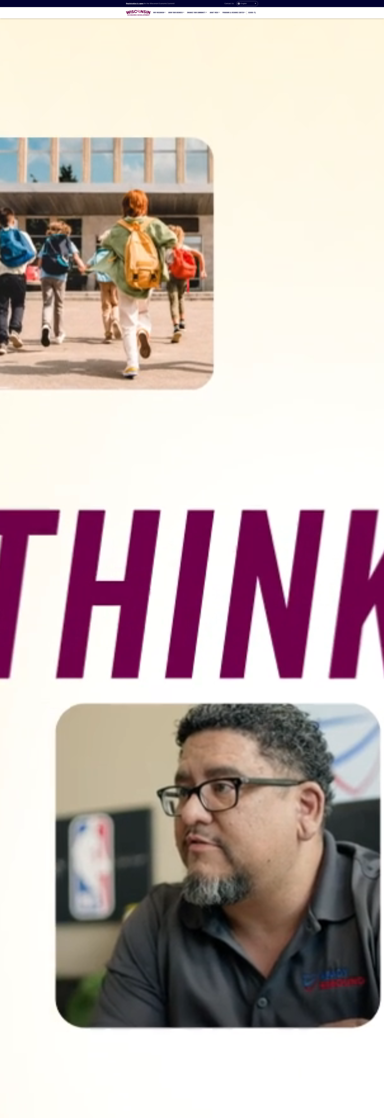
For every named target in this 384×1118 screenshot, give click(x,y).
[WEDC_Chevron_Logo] (138, 10)
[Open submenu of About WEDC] (219, 12)
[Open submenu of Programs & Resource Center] (244, 12)
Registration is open (135, 3)
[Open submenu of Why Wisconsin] (164, 12)
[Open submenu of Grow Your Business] (183, 12)
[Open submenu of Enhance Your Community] (206, 12)
